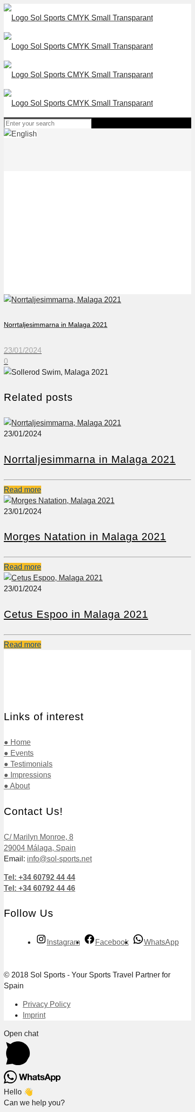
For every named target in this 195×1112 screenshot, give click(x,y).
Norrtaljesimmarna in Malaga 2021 (90, 459)
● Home (17, 742)
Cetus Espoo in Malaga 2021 (76, 614)
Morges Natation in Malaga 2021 (85, 536)
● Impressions (27, 775)
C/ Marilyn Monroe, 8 (38, 837)
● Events (19, 753)
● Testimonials (28, 764)
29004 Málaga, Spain (40, 848)
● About (17, 786)
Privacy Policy (47, 1004)
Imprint (34, 1015)
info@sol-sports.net (59, 859)
